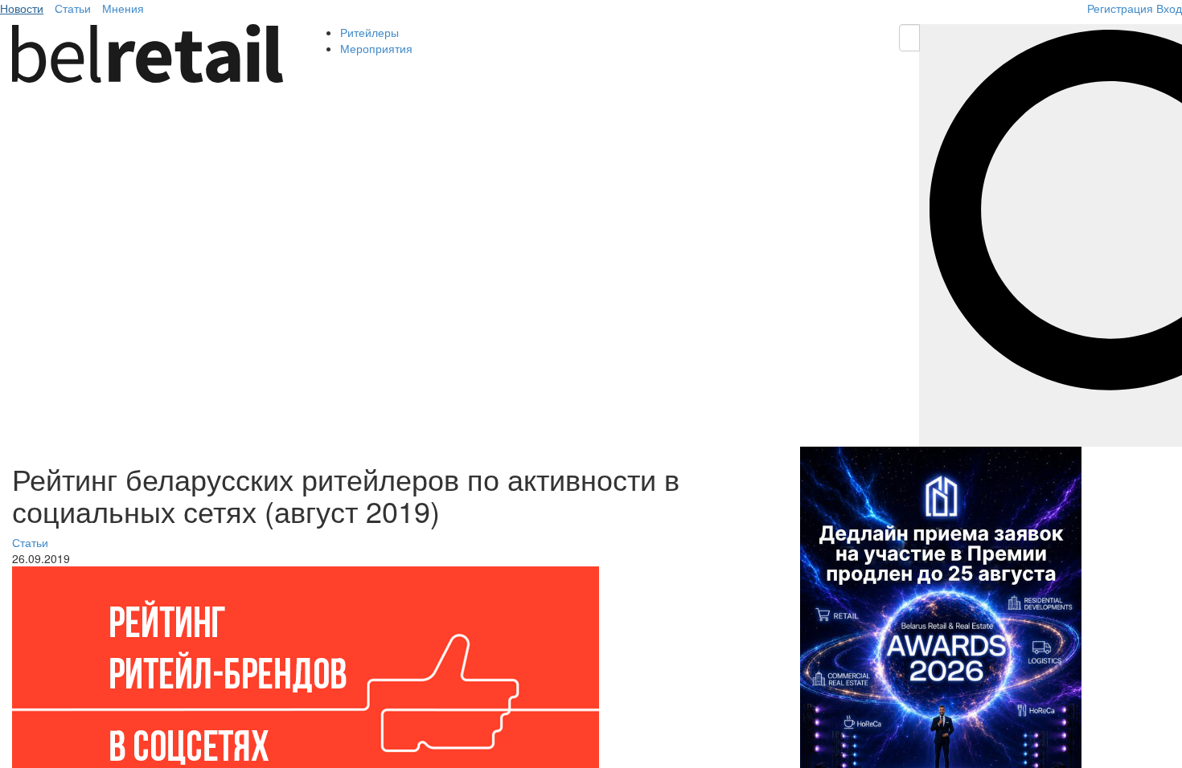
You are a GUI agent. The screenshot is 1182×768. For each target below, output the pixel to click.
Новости (21, 8)
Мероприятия (376, 48)
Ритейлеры (369, 32)
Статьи (73, 8)
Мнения (123, 8)
